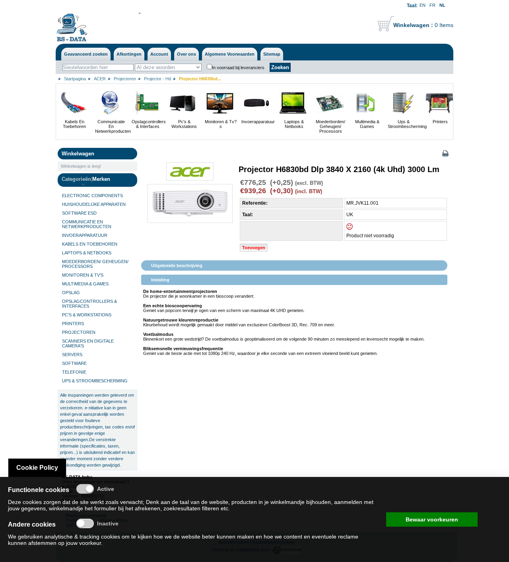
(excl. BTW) (309, 183)
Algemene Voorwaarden (229, 54)
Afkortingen (129, 54)
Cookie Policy (37, 467)
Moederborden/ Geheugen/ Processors (330, 126)
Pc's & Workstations (184, 124)
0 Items (423, 25)
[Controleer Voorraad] (356, 228)
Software (74, 363)
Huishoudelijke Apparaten (94, 204)
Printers (440, 121)
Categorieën (76, 179)
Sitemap (271, 54)
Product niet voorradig (370, 235)
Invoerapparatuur (258, 121)
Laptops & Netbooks (294, 124)
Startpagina (75, 78)
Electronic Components (92, 195)
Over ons (186, 54)
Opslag (71, 292)
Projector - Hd (157, 78)
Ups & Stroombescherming (407, 124)
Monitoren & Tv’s (82, 275)
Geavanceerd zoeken (86, 54)
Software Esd (79, 213)
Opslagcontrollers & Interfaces (149, 124)
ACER (100, 78)
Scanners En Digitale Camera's (88, 343)
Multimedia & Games (367, 124)
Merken (101, 179)
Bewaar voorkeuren (432, 519)
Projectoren (125, 78)
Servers (72, 354)
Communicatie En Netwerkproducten (113, 126)
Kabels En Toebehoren (74, 124)
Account (159, 54)
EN (422, 5)
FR (432, 5)
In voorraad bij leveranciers (238, 67)
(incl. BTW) (308, 191)
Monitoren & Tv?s (221, 124)
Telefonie (74, 372)
